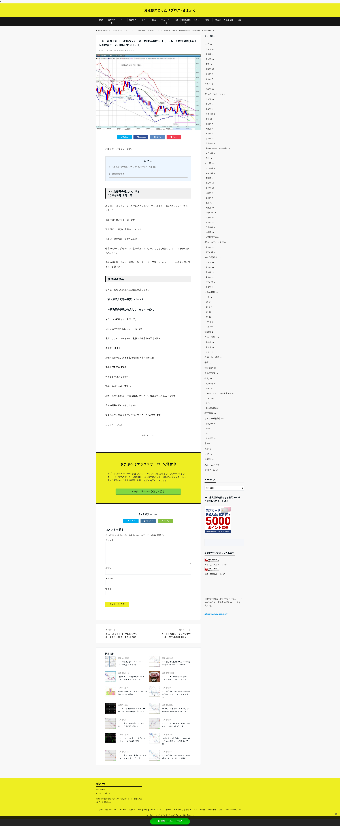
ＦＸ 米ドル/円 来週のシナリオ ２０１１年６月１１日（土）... (132, 756)
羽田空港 (210, 168)
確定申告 (133, 20)
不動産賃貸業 (212, 408)
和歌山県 (211, 212)
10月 (209, 322)
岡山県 (210, 133)
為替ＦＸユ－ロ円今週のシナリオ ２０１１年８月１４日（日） (132, 678)
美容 (207, 20)
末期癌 (210, 342)
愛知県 (210, 124)
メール (109, 578)
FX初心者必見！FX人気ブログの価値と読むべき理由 (132, 692)
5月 (208, 312)
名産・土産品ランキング (215, 574)
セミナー (122, 20)
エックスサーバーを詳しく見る (148, 491)
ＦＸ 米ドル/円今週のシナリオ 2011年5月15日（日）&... (132, 724)
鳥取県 (210, 222)
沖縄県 (210, 232)
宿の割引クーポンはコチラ (169, 821)
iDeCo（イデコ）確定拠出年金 (220, 393)
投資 (101, 20)
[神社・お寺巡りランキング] (212, 561)
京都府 (210, 79)
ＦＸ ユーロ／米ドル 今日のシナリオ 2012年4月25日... (131, 739)
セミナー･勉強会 (214, 418)
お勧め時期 (212, 292)
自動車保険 (228, 20)
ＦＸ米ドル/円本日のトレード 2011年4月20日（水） (131, 663)
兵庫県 (210, 217)
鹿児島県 (210, 143)
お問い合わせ (100, 789)
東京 (209, 64)
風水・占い (212, 464)
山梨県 (210, 109)
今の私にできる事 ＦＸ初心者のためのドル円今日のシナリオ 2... (176, 710)
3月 (208, 302)
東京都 (210, 277)
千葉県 (210, 69)
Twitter (132, 521)
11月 (209, 327)
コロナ (210, 352)
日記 (208, 454)
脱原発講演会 (117, 174)
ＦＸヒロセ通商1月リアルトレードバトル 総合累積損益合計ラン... (132, 710)
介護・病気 (212, 337)
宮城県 (210, 59)
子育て (209, 362)
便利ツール (211, 470)
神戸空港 (210, 153)
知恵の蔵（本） (111, 21)
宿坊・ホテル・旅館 (215, 242)
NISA (209, 388)
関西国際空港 (212, 237)
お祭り (196, 20)
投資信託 (211, 383)
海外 (209, 158)
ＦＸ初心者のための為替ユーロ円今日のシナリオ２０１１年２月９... (176, 694)
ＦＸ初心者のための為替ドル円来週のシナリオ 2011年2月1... (176, 756)
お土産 (175, 20)
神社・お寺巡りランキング (216, 564)
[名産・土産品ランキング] (212, 570)
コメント (110, 540)
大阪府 (210, 129)
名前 (108, 568)
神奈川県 (210, 114)
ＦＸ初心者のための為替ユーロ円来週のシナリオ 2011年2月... (176, 663)
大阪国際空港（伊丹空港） (218, 148)
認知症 (210, 347)
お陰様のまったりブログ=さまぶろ (170, 10)
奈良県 (210, 74)
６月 (209, 297)
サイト (108, 588)
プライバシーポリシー (104, 793)
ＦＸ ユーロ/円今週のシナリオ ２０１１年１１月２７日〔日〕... (176, 678)
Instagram (149, 521)
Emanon (190, 815)
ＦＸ (116, 50)
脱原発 (121, 50)
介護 (239, 20)
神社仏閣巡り (186, 21)
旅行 (143, 20)
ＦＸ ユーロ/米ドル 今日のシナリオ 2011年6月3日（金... (176, 724)
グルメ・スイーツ (164, 21)
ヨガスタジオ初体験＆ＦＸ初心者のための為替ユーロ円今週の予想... (176, 741)
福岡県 (210, 138)
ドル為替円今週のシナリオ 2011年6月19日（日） (133, 166)
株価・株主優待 (213, 357)
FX (208, 428)
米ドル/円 (130, 50)
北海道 (210, 49)
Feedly (166, 521)
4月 (209, 307)
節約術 (218, 20)
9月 (208, 317)
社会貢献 (210, 367)
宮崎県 (210, 193)
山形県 (210, 54)
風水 (154, 20)
